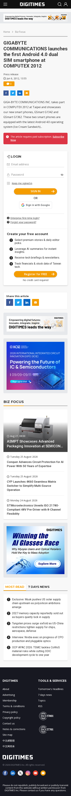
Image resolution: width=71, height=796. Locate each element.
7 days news (45, 694)
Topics (41, 700)
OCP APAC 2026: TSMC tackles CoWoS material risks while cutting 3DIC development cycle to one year (36, 651)
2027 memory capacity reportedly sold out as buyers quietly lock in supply (37, 615)
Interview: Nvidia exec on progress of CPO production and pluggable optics (37, 639)
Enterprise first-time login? (24, 218)
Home (6, 31)
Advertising (9, 694)
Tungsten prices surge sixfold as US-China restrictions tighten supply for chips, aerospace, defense (37, 627)
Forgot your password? (23, 222)
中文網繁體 (9, 740)
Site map (7, 734)
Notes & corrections (14, 729)
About (6, 689)
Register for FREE (35, 274)
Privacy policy (10, 712)
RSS (40, 706)
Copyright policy (11, 717)
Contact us (9, 723)
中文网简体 (9, 746)
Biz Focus (20, 31)
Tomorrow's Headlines (50, 689)
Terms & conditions (14, 706)
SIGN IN (35, 191)
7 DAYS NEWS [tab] (38, 587)
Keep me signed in (22, 183)
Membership (10, 700)
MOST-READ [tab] (14, 587)
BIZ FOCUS (13, 402)
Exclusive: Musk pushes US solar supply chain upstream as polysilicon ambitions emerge (36, 603)
